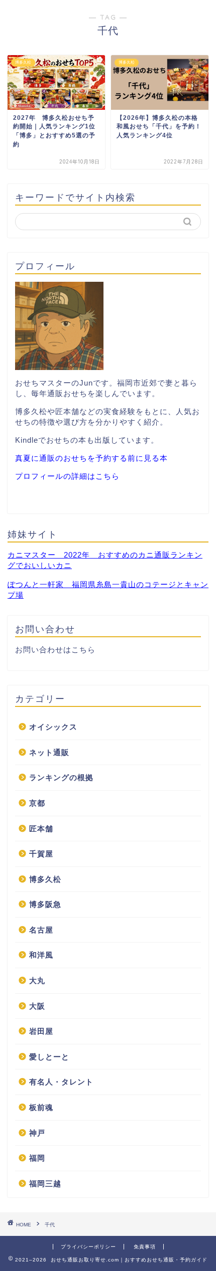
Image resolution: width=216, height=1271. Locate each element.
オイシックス (53, 726)
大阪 (37, 1006)
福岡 (37, 1158)
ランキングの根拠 (61, 777)
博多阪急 (45, 904)
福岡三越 (45, 1183)
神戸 (37, 1133)
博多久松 (45, 879)
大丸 (37, 980)
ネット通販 (49, 752)
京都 (37, 803)
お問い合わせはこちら (55, 649)
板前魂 (41, 1107)
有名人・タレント (61, 1081)
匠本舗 (41, 828)
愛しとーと (49, 1056)
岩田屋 (41, 1031)
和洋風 (41, 955)
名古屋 (41, 930)
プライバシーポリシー (88, 1246)
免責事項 (145, 1246)
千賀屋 (41, 853)
